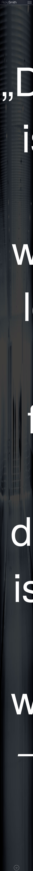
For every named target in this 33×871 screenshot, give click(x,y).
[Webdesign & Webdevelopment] (16, 2)
